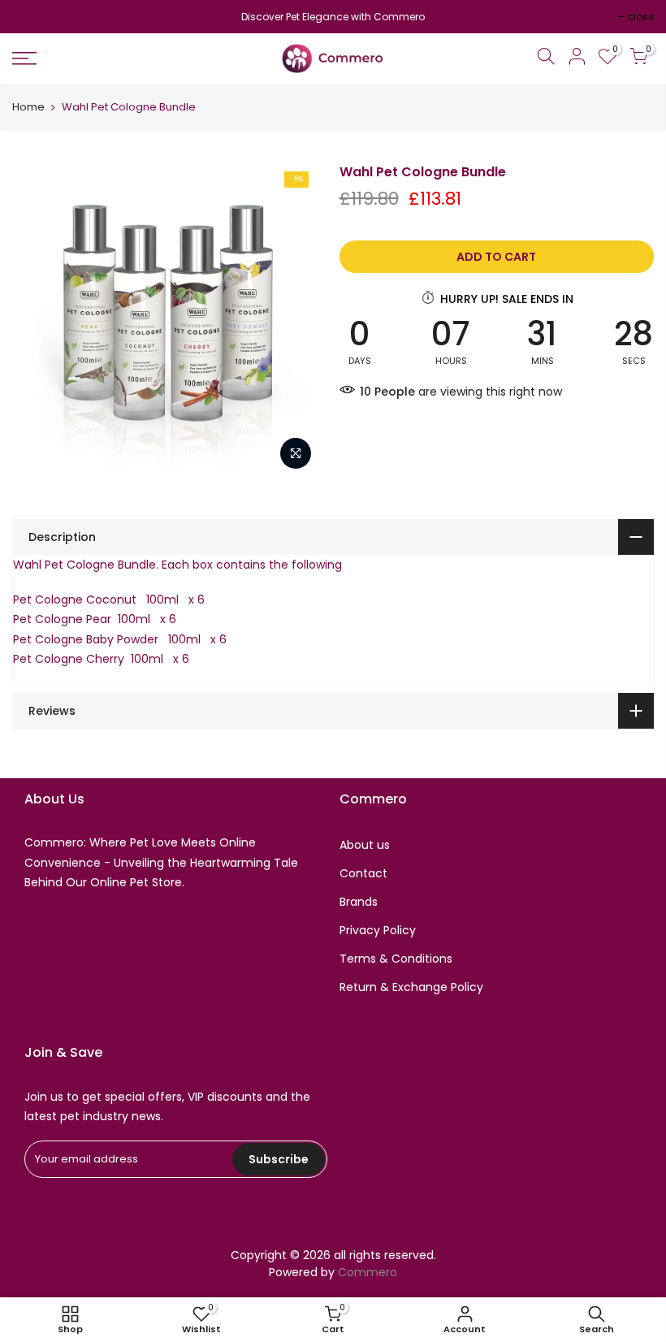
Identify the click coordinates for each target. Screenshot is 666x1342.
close (33, 17)
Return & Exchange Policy (411, 987)
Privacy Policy (377, 930)
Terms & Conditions (395, 958)
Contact (363, 873)
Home (28, 107)
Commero (367, 1272)
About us (364, 845)
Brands (358, 902)
